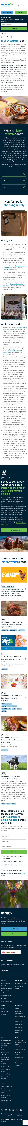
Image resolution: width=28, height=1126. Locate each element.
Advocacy (4, 998)
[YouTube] (13, 1110)
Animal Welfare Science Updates (13, 861)
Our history (18, 1063)
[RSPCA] (7, 5)
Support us (18, 1005)
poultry (4, 711)
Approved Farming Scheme (9, 706)
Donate (17, 1008)
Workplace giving (20, 1016)
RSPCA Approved (6, 703)
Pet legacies (18, 1027)
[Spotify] (21, 1110)
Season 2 (4, 750)
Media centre (5, 1011)
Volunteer (18, 1019)
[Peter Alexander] (18, 952)
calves (14, 803)
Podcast (3, 1014)
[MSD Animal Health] (13, 952)
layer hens (5, 630)
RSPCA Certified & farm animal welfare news (14, 866)
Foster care (18, 1024)
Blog (2, 1008)
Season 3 (4, 669)
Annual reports (19, 1047)
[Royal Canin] (3, 952)
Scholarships (19, 1057)
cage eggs (21, 630)
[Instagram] (17, 1110)
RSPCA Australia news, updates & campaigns (13, 857)
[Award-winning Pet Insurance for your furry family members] (4, 971)
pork (14, 708)
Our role (3, 980)
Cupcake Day (19, 1030)
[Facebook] (10, 1110)
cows (8, 803)
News (3, 1005)
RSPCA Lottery (19, 1033)
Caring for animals (6, 988)
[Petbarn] (8, 952)
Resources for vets (7, 1066)
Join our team (19, 1060)
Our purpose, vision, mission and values (20, 1042)
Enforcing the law (6, 1001)
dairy (3, 803)
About (17, 1037)
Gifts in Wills (18, 1022)
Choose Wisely (5, 1074)
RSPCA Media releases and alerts (13, 870)
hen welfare (13, 630)
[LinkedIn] (6, 1110)
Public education (6, 995)
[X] (2, 1110)
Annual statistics (20, 1050)
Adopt (3, 1083)
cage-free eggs (6, 708)
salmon (19, 708)
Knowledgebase (6, 1040)
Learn (3, 1037)
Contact (17, 1065)
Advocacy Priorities (21, 983)
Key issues (18, 980)
